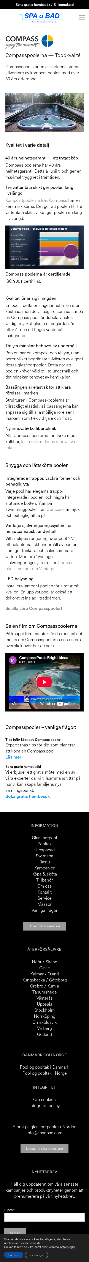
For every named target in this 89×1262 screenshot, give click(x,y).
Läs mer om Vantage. (35, 568)
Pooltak (45, 843)
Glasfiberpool (44, 837)
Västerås (45, 998)
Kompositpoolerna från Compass (36, 200)
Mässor (44, 904)
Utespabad (44, 849)
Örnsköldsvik (44, 1022)
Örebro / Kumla (44, 986)
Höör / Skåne (44, 961)
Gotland (44, 1034)
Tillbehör (44, 880)
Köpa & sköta (44, 874)
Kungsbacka (33, 979)
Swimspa (44, 855)
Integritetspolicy (44, 1105)
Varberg (44, 1028)
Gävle (44, 967)
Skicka (15, 1232)
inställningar (67, 1247)
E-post (10, 1210)
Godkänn (13, 1255)
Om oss (44, 886)
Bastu (44, 861)
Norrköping (44, 1016)
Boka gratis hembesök (44, 926)
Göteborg (58, 979)
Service (45, 898)
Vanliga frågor (44, 910)
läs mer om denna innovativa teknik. (40, 444)
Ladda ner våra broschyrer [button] (44, 1148)
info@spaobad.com (44, 1132)
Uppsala (44, 1004)
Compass (56, 509)
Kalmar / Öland (44, 973)
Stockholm (45, 1010)
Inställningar (36, 1255)
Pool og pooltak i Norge (44, 1073)
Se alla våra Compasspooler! (33, 608)
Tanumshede (44, 992)
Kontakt (45, 892)
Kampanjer (44, 867)
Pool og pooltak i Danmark (44, 1067)
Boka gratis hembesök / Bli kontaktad (45, 4)
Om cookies (44, 1099)
